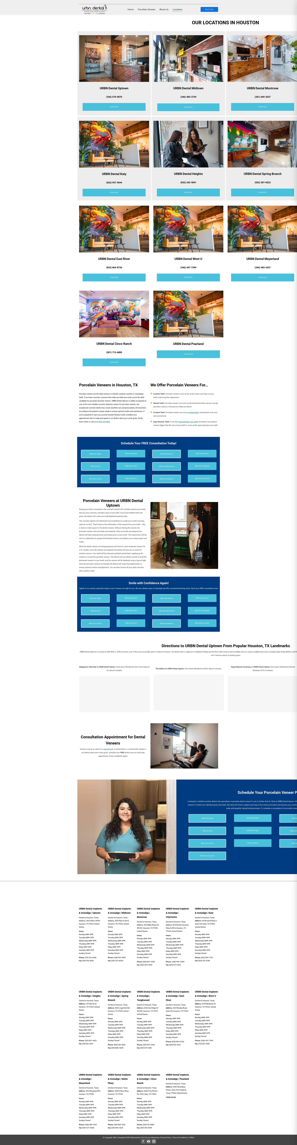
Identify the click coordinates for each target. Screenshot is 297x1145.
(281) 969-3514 (119, 1125)
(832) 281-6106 (119, 1045)
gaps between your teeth (188, 422)
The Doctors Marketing (150, 1138)
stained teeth (108, 749)
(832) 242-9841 (188, 182)
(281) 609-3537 (263, 96)
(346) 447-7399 (188, 267)
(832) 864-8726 (114, 267)
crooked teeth (193, 412)
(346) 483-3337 (263, 267)
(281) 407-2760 (149, 1045)
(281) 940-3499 (178, 962)
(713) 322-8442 (90, 958)
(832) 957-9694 (114, 182)
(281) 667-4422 (91, 1041)
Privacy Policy (165, 1138)
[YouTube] (148, 1141)
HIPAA (191, 1138)
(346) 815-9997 (120, 958)
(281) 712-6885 (114, 352)
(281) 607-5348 (149, 962)
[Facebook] (143, 1141)
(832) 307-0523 (263, 182)
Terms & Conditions (180, 1138)
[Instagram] (154, 1141)
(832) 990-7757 (207, 958)
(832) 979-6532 (104, 422)
